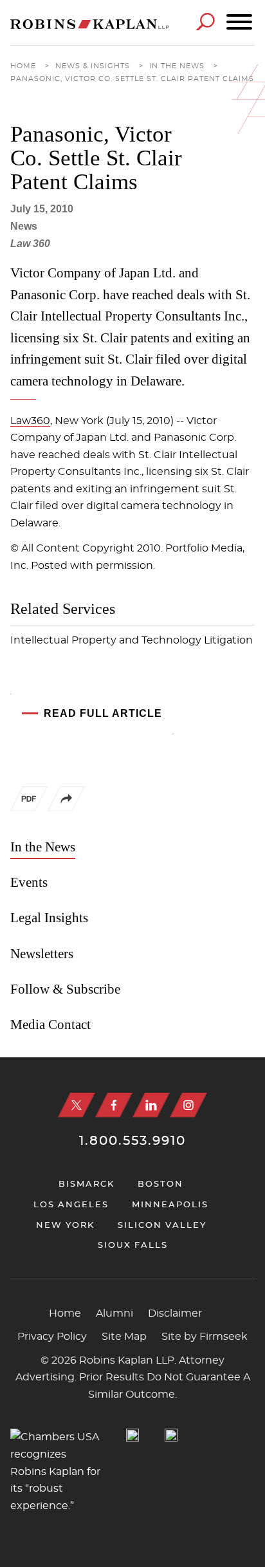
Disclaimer (175, 1313)
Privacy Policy (52, 1336)
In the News (177, 66)
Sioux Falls (133, 1245)
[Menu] (239, 22)
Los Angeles (71, 1205)
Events (29, 882)
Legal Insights (49, 917)
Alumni (114, 1313)
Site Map (124, 1336)
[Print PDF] (29, 801)
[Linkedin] (151, 1105)
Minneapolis (170, 1205)
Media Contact (50, 1024)
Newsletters (41, 953)
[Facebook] (113, 1105)
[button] (66, 808)
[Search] (205, 21)
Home (23, 66)
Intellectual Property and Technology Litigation (131, 640)
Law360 (30, 421)
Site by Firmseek (204, 1336)
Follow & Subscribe (65, 989)
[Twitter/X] (76, 1105)
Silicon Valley (162, 1225)
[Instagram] (188, 1105)
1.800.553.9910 (132, 1141)
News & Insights (92, 66)
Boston (160, 1184)
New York (65, 1225)
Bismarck (86, 1184)
